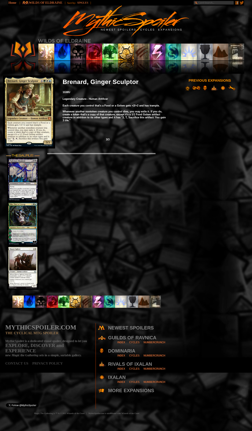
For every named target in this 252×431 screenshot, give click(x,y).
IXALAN (117, 377)
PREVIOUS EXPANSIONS (210, 80)
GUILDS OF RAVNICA (132, 337)
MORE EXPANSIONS (131, 390)
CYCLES (134, 342)
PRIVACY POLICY (47, 363)
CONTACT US (18, 363)
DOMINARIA (121, 351)
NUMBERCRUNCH (154, 342)
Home (12, 2)
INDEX (121, 342)
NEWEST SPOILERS (131, 327)
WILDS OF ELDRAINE (46, 2)
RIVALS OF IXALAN (130, 364)
